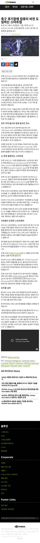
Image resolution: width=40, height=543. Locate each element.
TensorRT (26, 366)
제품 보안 (17, 534)
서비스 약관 (31, 532)
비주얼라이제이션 (7, 443)
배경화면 (4, 451)
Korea (20, 538)
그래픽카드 (5, 432)
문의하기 (4, 490)
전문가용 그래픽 (27, 7)
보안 (2, 493)
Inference (19, 363)
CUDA (3, 447)
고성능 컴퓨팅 (6, 440)
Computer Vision (28, 361)
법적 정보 (4, 505)
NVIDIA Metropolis (20, 276)
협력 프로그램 (6, 467)
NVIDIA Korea (15, 34)
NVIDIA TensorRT (15, 253)
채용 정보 (4, 478)
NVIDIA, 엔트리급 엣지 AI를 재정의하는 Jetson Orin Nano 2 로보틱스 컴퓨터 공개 (18, 396)
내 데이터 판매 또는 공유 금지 (14, 532)
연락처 (25, 534)
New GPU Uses (16, 366)
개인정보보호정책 (7, 529)
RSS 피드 (4, 482)
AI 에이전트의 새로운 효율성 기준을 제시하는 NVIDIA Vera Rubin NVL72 (17, 402)
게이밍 (15, 7)
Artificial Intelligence (13, 361)
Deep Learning (13, 357)
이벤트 (3, 463)
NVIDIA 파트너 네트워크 (9, 474)
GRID (3, 436)
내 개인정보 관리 (21, 529)
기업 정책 (9, 534)
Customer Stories (7, 363)
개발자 (3, 471)
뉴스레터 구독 (6, 486)
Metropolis (5, 366)
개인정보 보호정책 (7, 509)
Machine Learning (31, 363)
